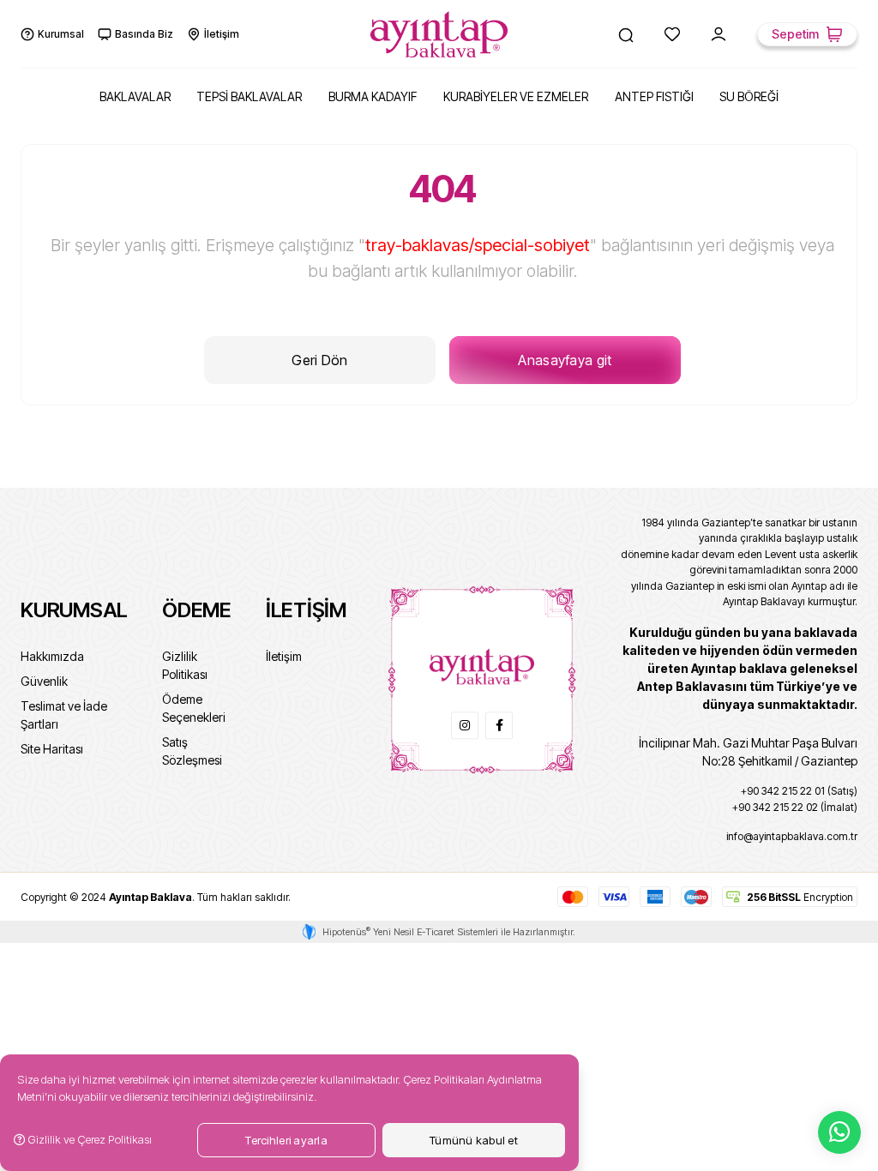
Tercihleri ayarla (286, 1140)
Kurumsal (61, 33)
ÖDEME (197, 610)
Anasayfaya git (564, 360)
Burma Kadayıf (372, 96)
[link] (464, 725)
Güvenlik (44, 681)
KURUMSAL (74, 610)
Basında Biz (144, 33)
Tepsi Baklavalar (249, 96)
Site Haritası (52, 749)
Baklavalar (135, 96)
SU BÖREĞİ (749, 96)
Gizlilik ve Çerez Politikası (88, 1139)
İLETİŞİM (306, 610)
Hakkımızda (52, 656)
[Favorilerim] (672, 34)
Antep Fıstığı (654, 96)
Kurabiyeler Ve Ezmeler (515, 96)
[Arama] (626, 34)
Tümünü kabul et (474, 1140)
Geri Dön (320, 360)
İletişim (221, 33)
